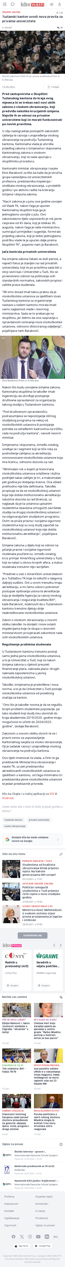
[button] (54, 945)
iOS (51, 794)
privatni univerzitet (39, 819)
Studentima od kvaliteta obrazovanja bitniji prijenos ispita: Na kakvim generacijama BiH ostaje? (40, 870)
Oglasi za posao (45, 1225)
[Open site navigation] (5, 4)
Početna (9, 1196)
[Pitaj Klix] (12, 4)
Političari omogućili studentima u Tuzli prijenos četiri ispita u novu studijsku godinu (41, 892)
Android (7, 798)
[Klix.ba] (32, 4)
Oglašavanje (11, 1218)
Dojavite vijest (44, 1196)
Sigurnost (10, 1225)
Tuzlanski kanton (13, 819)
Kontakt (9, 1211)
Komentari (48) (32, 935)
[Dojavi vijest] (51, 4)
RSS (55, 1236)
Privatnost (41, 1218)
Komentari (41, 1203)
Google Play (44, 1245)
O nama (40, 1211)
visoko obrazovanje (14, 826)
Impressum (11, 1203)
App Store (23, 1245)
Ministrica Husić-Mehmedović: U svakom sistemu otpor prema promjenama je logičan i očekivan (42, 915)
